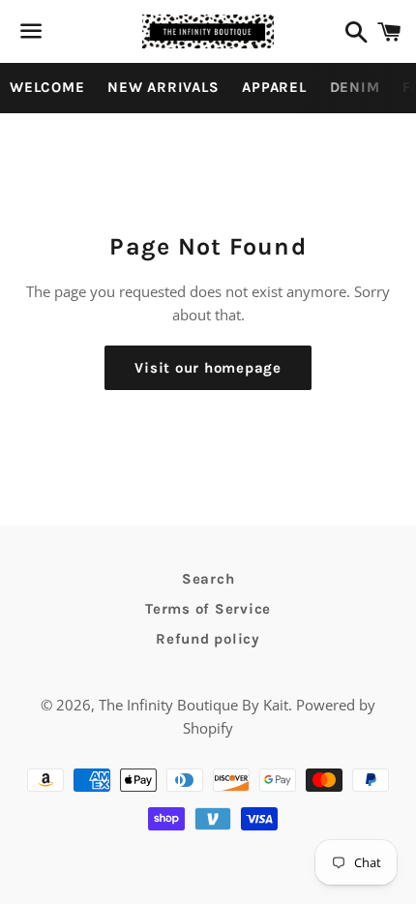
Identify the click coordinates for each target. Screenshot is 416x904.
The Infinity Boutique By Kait (193, 704)
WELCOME (47, 87)
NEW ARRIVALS (163, 87)
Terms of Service (208, 609)
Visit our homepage (208, 368)
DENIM (355, 87)
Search (208, 579)
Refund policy (208, 639)
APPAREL (274, 87)
